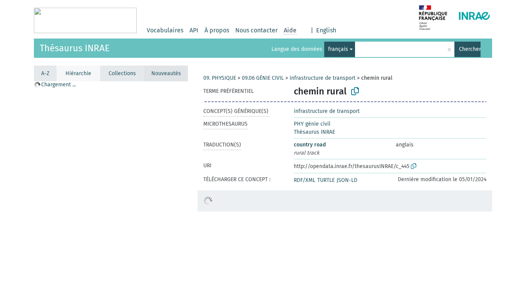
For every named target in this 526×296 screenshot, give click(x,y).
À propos (216, 30)
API (193, 30)
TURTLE (326, 180)
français (338, 49)
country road (310, 144)
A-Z (45, 73)
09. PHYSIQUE (219, 78)
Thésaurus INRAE (75, 48)
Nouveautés (166, 73)
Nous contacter (256, 30)
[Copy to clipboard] (355, 91)
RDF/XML (304, 180)
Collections (122, 73)
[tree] (111, 188)
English (326, 30)
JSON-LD (347, 180)
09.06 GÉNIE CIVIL (263, 78)
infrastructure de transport (322, 78)
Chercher (470, 49)
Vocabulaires (165, 30)
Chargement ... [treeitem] (58, 84)
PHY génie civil (312, 124)
